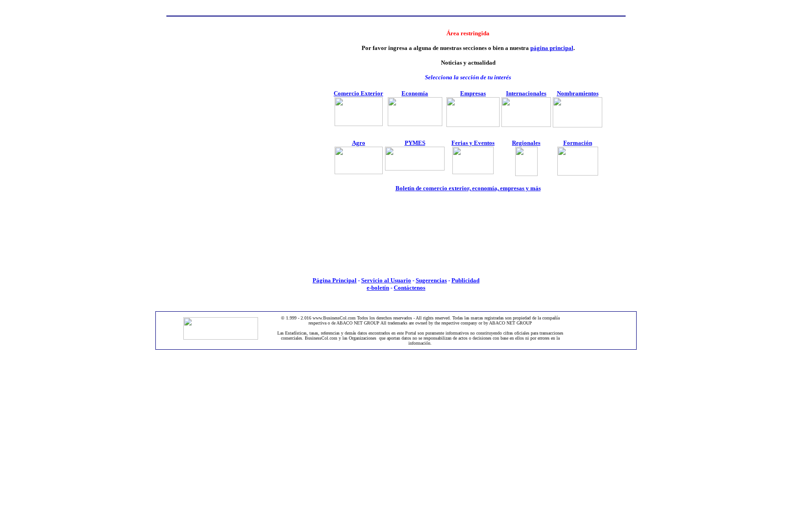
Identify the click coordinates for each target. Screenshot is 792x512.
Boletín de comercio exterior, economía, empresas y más (468, 188)
